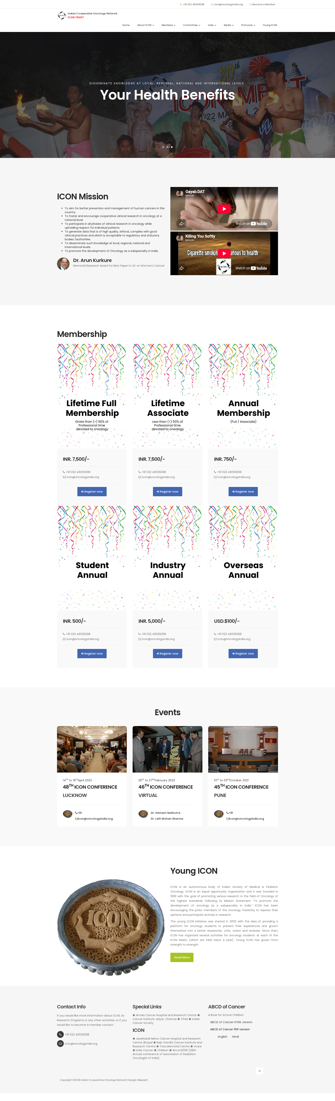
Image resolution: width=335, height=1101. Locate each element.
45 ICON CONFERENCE (241, 787)
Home (126, 25)
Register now (93, 492)
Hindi (235, 1037)
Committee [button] (190, 25)
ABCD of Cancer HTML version (231, 1022)
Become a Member (263, 4)
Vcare (197, 1046)
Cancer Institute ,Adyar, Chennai (155, 1019)
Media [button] (228, 25)
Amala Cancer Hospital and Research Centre (166, 1015)
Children (162, 1050)
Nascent (143, 1080)
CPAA (184, 1019)
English (222, 1037)
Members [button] (168, 25)
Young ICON (270, 25)
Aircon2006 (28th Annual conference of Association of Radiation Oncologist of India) (164, 1054)
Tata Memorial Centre (174, 1046)
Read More (182, 957)
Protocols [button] (247, 25)
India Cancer (144, 1050)
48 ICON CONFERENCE (90, 787)
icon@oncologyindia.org (228, 4)
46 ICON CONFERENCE (165, 787)
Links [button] (211, 25)
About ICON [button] (144, 25)
